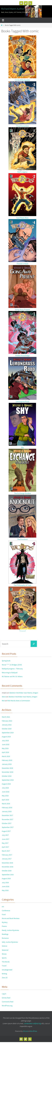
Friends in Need (22, 263)
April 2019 (5, 752)
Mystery (4, 922)
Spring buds (6, 661)
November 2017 (7, 819)
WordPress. (33, 1031)
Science (4, 946)
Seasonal (5, 950)
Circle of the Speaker (22, 80)
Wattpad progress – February (12, 669)
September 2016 (8, 874)
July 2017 (5, 835)
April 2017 (5, 847)
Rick (3, 701)
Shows (4, 954)
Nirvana (25, 1031)
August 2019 (6, 737)
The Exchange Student (22, 493)
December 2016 (7, 863)
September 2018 (8, 780)
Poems (4, 926)
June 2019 (5, 744)
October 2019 (6, 729)
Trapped (22, 631)
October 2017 (6, 823)
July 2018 (5, 788)
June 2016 (5, 886)
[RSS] (30, 3)
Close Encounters (22, 126)
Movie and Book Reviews (10, 918)
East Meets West (22, 218)
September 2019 (8, 732)
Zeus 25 (4, 977)
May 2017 (5, 843)
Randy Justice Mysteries (10, 930)
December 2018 (7, 768)
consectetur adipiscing (32, 1023)
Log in (4, 994)
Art (3, 907)
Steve (4, 697)
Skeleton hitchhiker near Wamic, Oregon (23, 693)
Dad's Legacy (22, 172)
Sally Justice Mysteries (10, 942)
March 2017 (6, 851)
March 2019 (6, 756)
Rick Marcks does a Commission (18, 701)
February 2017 (7, 855)
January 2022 (6, 725)
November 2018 (7, 772)
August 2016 (6, 878)
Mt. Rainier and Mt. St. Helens (12, 676)
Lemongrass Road (22, 401)
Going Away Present (22, 309)
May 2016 (5, 890)
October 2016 (6, 871)
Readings (5, 934)
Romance (5, 938)
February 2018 (7, 807)
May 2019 (5, 748)
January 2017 (6, 859)
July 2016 (5, 882)
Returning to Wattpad (9, 672)
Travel (4, 966)
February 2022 (7, 721)
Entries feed (6, 998)
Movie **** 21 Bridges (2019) (12, 665)
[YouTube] (21, 3)
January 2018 (6, 811)
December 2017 (7, 815)
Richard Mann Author (12, 8)
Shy (22, 447)
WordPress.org (7, 1005)
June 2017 (5, 839)
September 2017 (8, 827)
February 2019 (7, 760)
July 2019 (5, 740)
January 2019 (6, 764)
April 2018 (5, 800)
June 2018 (5, 792)
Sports (4, 958)
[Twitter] (26, 3)
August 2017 (6, 831)
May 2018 (5, 796)
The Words (6, 962)
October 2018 (6, 776)
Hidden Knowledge (22, 355)
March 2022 (6, 717)
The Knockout (22, 539)
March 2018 (6, 804)
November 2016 (7, 867)
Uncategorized (7, 970)
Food (4, 914)
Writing (4, 974)
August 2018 (6, 784)
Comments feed (7, 1002)
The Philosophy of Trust (22, 585)
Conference (6, 910)
